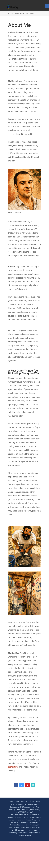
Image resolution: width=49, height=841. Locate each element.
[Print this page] (33, 786)
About (17, 801)
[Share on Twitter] (21, 786)
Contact (24, 801)
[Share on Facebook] (16, 786)
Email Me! (29, 812)
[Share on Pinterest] (27, 786)
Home (11, 801)
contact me (13, 767)
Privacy (31, 801)
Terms (38, 801)
